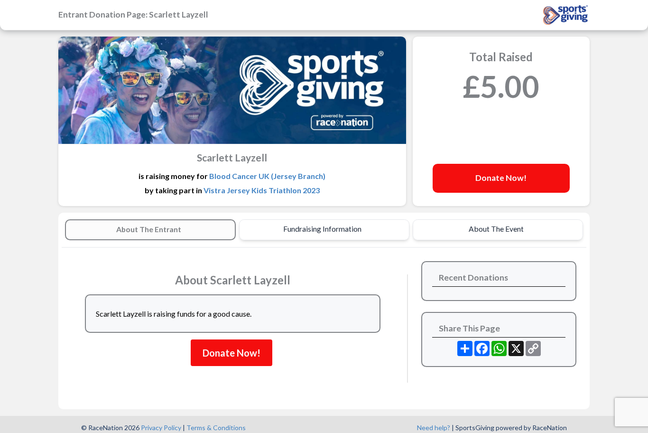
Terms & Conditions (216, 428)
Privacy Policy (161, 428)
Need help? (433, 428)
